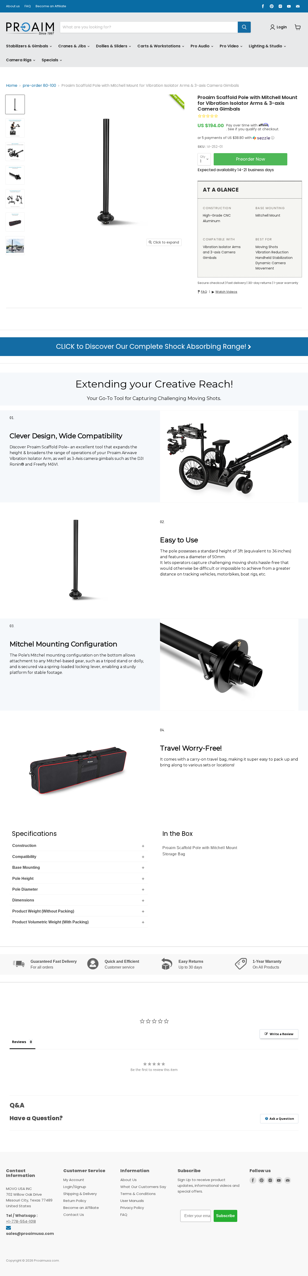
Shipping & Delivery (80, 1193)
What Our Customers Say (143, 1186)
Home (11, 85)
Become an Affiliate (51, 6)
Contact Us (73, 1214)
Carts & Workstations (159, 46)
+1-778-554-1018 (21, 1221)
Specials (50, 60)
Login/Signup (74, 1186)
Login (282, 27)
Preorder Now (250, 159)
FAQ (28, 6)
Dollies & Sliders (112, 46)
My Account (73, 1179)
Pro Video (230, 46)
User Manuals (132, 1200)
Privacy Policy (132, 1207)
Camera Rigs (19, 60)
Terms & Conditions (138, 1193)
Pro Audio (201, 46)
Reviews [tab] (19, 1041)
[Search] (244, 27)
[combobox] (149, 27)
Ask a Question (281, 1118)
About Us (128, 1179)
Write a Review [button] (281, 1034)
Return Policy (74, 1200)
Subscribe (225, 1216)
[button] (250, 137)
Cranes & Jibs (72, 46)
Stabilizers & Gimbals (27, 46)
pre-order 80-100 (39, 85)
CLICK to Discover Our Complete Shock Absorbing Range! (152, 346)
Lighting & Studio (266, 46)
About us (13, 6)
